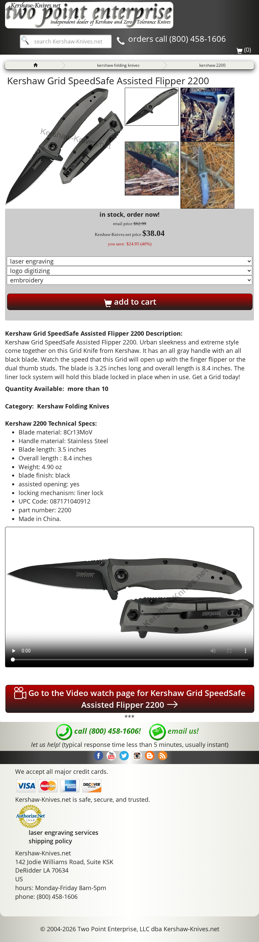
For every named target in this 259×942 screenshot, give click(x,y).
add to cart (134, 301)
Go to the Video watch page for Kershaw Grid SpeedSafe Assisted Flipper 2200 (136, 698)
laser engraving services (63, 832)
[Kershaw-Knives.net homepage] (33, 65)
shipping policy (50, 841)
